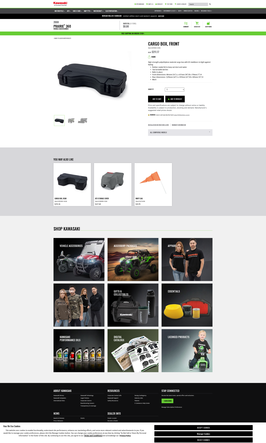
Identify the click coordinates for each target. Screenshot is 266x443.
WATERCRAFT (98, 11)
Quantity (151, 89)
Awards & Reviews (59, 418)
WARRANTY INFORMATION (179, 125)
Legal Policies (85, 398)
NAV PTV (87, 11)
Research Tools (206, 11)
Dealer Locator (112, 418)
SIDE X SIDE (77, 11)
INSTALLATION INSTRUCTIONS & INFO (158, 125)
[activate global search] (210, 4)
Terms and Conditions (93, 436)
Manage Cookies (203, 433)
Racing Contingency (140, 395)
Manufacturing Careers (87, 403)
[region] (133, 432)
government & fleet (169, 11)
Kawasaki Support (113, 398)
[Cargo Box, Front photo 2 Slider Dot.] (71, 120)
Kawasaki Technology (87, 395)
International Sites (59, 400)
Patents (137, 400)
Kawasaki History (59, 395)
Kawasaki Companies (60, 398)
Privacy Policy (125, 436)
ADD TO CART (156, 99)
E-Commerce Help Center (142, 403)
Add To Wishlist (176, 99)
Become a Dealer (113, 421)
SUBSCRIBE (168, 401)
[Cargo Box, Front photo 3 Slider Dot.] (82, 120)
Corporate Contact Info (114, 395)
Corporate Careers (86, 400)
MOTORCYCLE (59, 11)
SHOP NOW (161, 16)
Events (83, 418)
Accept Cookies (203, 427)
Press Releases (58, 421)
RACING (196, 11)
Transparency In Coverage (88, 406)
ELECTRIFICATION (111, 11)
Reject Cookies (203, 439)
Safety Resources (113, 400)
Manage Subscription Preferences (172, 407)
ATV (68, 11)
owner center (187, 11)
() (150, 4)
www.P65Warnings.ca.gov (182, 115)
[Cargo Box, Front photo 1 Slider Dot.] (59, 120)
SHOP (179, 11)
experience (158, 11)
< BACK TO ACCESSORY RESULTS (62, 38)
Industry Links (139, 398)
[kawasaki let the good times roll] (60, 4)
